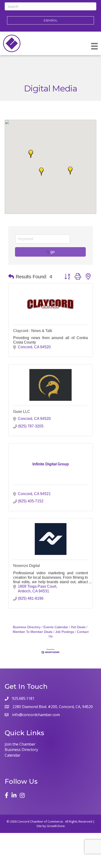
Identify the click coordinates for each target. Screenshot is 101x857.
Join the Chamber (20, 744)
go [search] (52, 252)
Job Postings (64, 632)
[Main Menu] (94, 46)
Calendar (12, 755)
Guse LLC (21, 412)
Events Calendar (55, 627)
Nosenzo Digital (26, 566)
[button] (41, 171)
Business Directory (27, 627)
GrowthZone (56, 826)
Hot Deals (78, 627)
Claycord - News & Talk (32, 331)
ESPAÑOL (51, 20)
